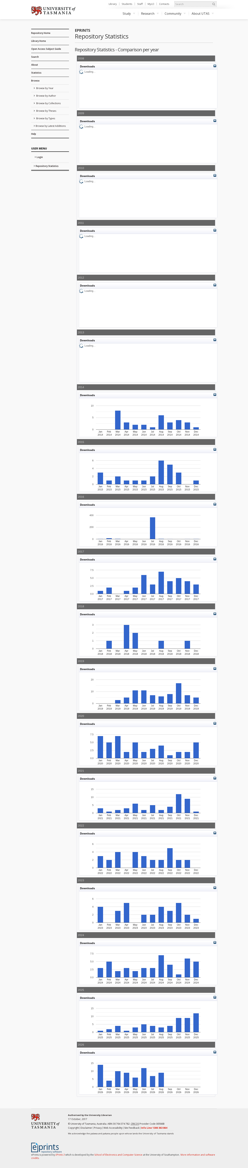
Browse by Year (44, 88)
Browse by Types (45, 118)
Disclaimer (86, 1127)
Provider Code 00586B (147, 1123)
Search (35, 56)
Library (113, 4)
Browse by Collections (48, 103)
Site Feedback (131, 1127)
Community (173, 13)
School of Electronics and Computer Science (118, 1154)
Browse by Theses (46, 110)
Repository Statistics (47, 166)
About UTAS (200, 13)
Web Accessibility (112, 1127)
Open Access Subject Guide (46, 49)
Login (40, 157)
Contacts (164, 4)
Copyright (73, 1127)
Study (127, 13)
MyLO (151, 4)
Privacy (98, 1127)
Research (147, 13)
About (34, 64)
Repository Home (40, 33)
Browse (35, 80)
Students (127, 4)
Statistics (36, 72)
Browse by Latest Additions (51, 126)
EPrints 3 (60, 1154)
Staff (140, 4)
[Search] (214, 4)
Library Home (38, 41)
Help (33, 134)
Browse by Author (46, 95)
